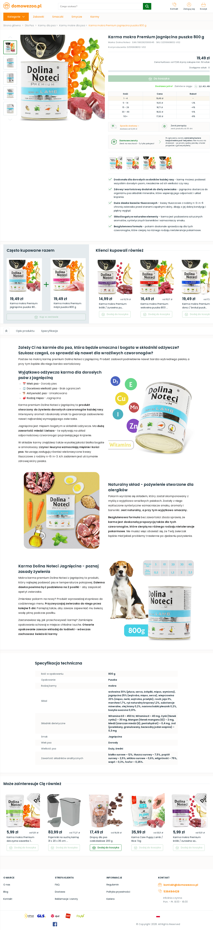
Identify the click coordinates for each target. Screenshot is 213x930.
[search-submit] (147, 6)
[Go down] (10, 119)
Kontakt (7, 899)
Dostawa (60, 891)
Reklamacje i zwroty (66, 899)
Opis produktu (25, 331)
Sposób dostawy (128, 125)
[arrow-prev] (101, 289)
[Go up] (10, 37)
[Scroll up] (6, 331)
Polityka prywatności (118, 891)
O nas (6, 884)
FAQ (57, 884)
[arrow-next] (204, 289)
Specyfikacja (49, 331)
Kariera (110, 899)
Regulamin (112, 884)
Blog (5, 891)
